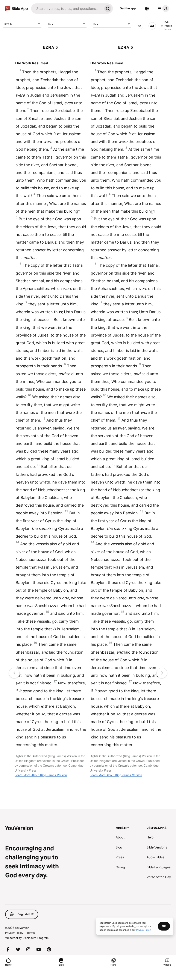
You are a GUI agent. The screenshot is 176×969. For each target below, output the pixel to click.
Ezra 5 (7, 23)
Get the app (128, 8)
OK (164, 926)
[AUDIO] (140, 25)
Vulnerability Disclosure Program (27, 938)
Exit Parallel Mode (168, 26)
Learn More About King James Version (41, 775)
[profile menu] (163, 8)
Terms (31, 932)
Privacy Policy (14, 932)
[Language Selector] (147, 8)
